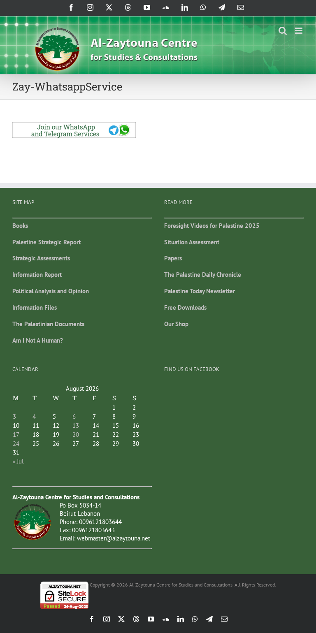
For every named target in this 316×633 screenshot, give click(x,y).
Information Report (37, 274)
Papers (173, 258)
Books (20, 226)
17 (16, 434)
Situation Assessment (191, 242)
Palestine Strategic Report (46, 242)
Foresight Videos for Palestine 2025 (212, 226)
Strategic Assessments (41, 258)
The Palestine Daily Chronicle (202, 274)
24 (16, 444)
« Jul (17, 461)
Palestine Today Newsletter (199, 291)
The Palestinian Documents (48, 324)
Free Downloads (185, 307)
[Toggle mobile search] (283, 30)
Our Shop (176, 324)
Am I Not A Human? (37, 340)
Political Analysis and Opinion (50, 291)
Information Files (34, 307)
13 (75, 425)
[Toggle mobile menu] (299, 30)
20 (75, 434)
